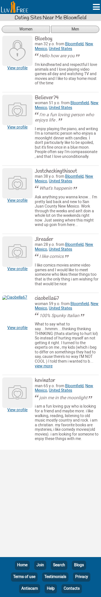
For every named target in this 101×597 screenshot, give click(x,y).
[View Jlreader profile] (17, 251)
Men (75, 29)
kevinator (45, 380)
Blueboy (43, 38)
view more (43, 366)
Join (40, 565)
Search (59, 565)
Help (51, 588)
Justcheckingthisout (56, 171)
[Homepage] (14, 7)
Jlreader (44, 239)
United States (60, 48)
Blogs (79, 565)
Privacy (81, 576)
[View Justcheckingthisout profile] (17, 183)
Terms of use (24, 576)
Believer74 (47, 97)
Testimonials (55, 576)
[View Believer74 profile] (17, 110)
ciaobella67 (47, 298)
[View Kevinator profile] (17, 392)
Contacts (72, 588)
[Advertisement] (50, 504)
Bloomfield (74, 44)
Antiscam (29, 588)
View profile (17, 68)
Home (22, 565)
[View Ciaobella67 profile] (17, 310)
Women (26, 29)
